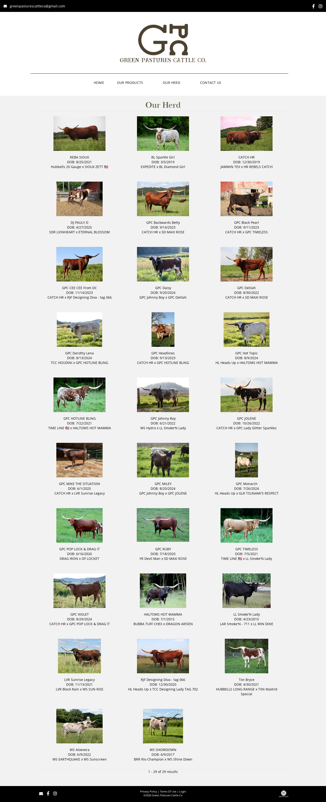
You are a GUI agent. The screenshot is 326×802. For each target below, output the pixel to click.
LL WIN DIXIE (263, 624)
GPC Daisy (163, 288)
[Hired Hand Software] (283, 795)
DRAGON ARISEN (179, 624)
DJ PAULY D (79, 222)
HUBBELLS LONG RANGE (235, 689)
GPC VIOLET (79, 614)
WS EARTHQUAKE (66, 759)
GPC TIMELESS (256, 232)
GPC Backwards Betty (163, 222)
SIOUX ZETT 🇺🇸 (96, 166)
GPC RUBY (163, 549)
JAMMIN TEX (230, 166)
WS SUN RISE (93, 689)
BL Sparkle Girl (163, 157)
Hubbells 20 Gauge (66, 166)
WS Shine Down (179, 759)
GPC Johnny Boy (151, 297)
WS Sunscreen (95, 759)
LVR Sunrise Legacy (89, 493)
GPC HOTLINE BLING (92, 362)
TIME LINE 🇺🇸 (58, 428)
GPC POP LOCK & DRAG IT (79, 549)
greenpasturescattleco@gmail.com (37, 6)
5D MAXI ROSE (173, 232)
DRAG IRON (69, 558)
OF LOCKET (90, 558)
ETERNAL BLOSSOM (94, 232)
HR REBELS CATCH (258, 166)
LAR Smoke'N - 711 (235, 624)
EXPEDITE (148, 166)
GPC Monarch (247, 483)
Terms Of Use (168, 791)
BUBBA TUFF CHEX (147, 624)
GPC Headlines (163, 353)
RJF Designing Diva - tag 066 (89, 297)
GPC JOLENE (246, 418)
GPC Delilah (177, 297)
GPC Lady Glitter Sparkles (256, 428)
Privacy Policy (148, 791)
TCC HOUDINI (61, 362)
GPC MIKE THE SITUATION (79, 483)
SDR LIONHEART (62, 232)
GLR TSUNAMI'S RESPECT (259, 493)
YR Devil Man (149, 558)
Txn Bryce (246, 679)
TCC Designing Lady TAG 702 (175, 689)
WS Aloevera (79, 749)
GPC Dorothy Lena (79, 353)
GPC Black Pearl (246, 222)
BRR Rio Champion (149, 759)
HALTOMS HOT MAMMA (259, 362)
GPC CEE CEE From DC (79, 288)
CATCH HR (246, 157)
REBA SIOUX (79, 157)
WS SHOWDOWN (163, 749)
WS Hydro (148, 428)
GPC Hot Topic (246, 353)
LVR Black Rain (67, 689)
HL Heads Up (226, 362)
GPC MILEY (163, 483)
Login (182, 791)
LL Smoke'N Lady (172, 428)
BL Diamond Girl (172, 166)
